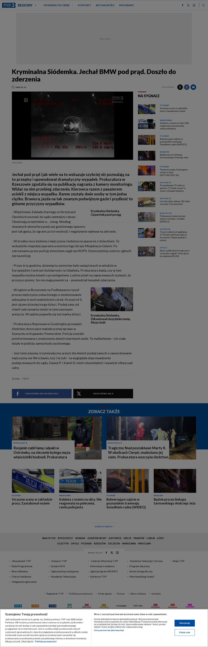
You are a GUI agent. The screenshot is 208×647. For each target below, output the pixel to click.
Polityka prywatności (46, 641)
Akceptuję (184, 623)
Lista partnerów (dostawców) (109, 630)
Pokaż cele (184, 632)
